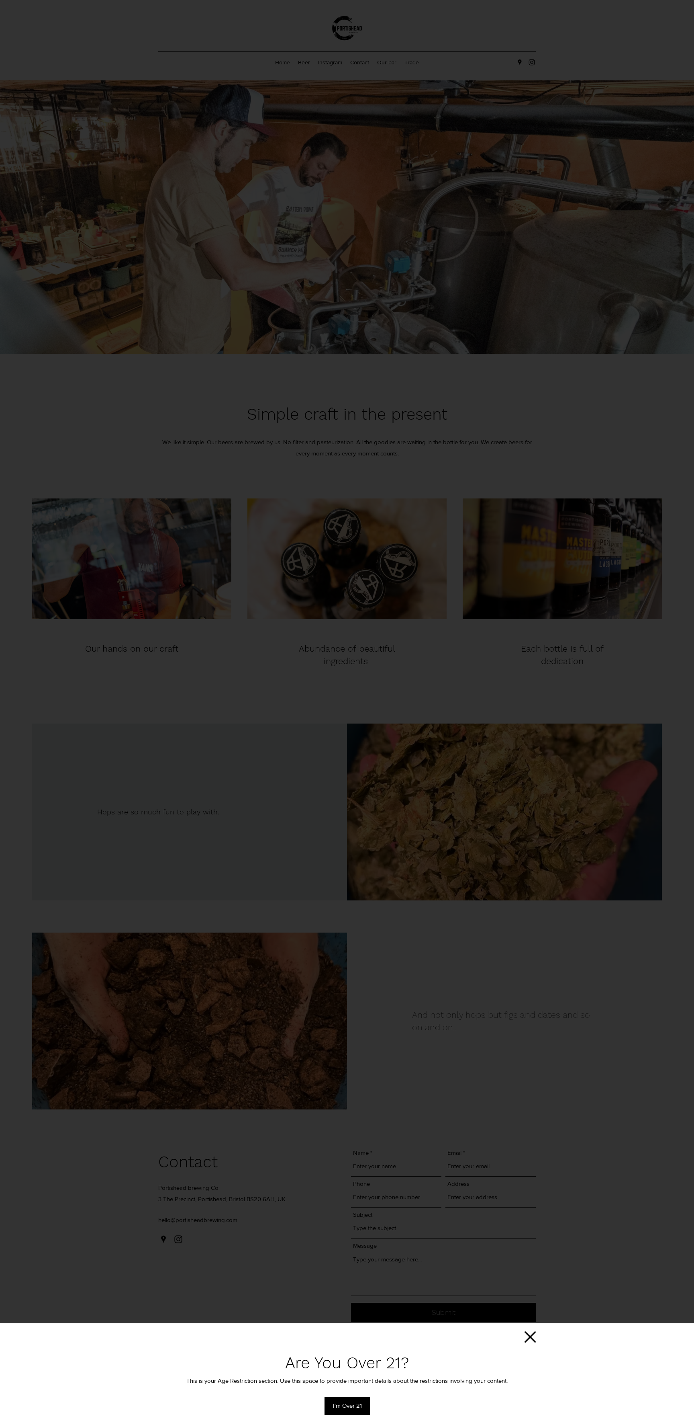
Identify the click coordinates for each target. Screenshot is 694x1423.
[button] (530, 1337)
